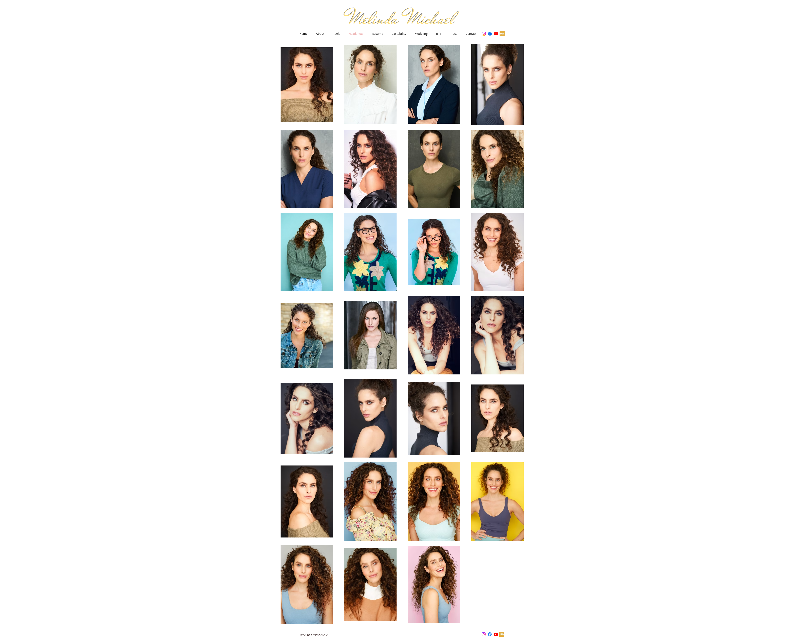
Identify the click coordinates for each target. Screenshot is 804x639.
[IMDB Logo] (502, 33)
